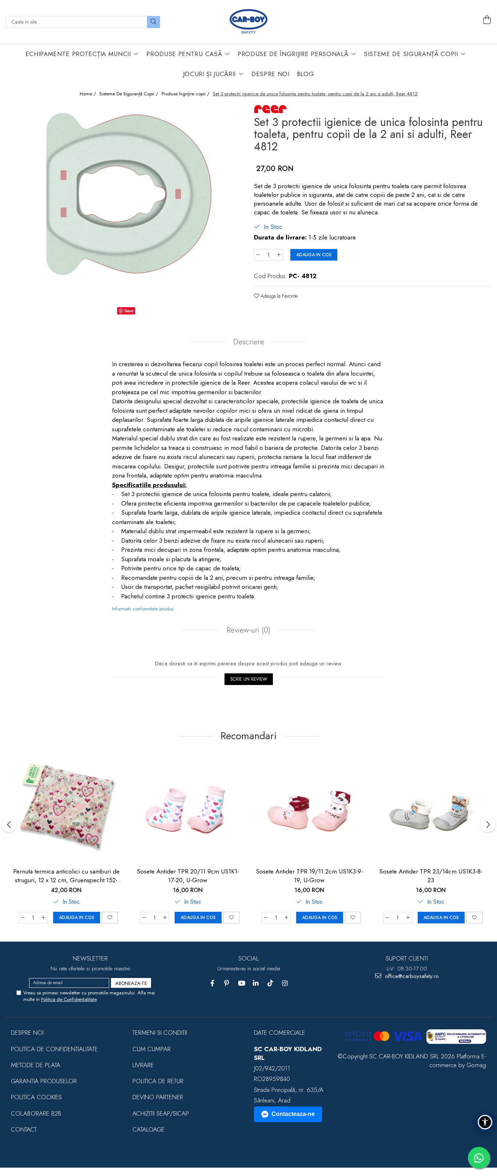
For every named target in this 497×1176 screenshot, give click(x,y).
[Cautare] (153, 22)
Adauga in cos (313, 255)
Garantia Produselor (44, 1081)
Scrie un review (248, 679)
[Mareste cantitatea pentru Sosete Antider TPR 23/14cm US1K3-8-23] (408, 917)
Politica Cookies (36, 1097)
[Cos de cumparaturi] (487, 20)
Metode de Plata (35, 1065)
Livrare (143, 1065)
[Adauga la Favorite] (110, 917)
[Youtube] (241, 983)
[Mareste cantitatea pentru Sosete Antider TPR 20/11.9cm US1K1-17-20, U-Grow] (165, 917)
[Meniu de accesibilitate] (485, 1122)
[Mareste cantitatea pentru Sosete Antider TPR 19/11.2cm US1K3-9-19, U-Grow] (287, 917)
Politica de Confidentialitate (69, 999)
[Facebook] (212, 983)
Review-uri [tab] (247, 630)
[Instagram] (285, 983)
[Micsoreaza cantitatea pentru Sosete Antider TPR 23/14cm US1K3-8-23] (387, 917)
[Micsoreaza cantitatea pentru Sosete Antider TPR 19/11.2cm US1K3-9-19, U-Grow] (266, 917)
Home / (89, 94)
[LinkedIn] (256, 983)
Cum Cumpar (151, 1049)
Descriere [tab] (248, 341)
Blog (305, 74)
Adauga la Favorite (278, 296)
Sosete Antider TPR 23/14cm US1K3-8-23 (430, 875)
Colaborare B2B (36, 1113)
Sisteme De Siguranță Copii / (129, 94)
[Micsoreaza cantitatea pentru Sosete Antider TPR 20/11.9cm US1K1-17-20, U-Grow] (144, 917)
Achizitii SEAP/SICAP (160, 1113)
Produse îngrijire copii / (186, 94)
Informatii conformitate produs (142, 608)
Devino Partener (157, 1097)
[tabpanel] (124, 203)
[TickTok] (270, 983)
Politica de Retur (157, 1081)
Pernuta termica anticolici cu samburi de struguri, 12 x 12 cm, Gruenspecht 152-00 (66, 875)
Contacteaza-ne (293, 1114)
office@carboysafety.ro (411, 976)
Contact (24, 1129)
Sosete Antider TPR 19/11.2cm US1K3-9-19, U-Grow (309, 875)
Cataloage (148, 1129)
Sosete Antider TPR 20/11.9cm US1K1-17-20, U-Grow (188, 875)
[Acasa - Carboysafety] (248, 22)
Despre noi (27, 1032)
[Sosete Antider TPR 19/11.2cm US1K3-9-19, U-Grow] (309, 808)
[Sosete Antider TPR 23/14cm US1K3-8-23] (430, 808)
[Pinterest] (226, 983)
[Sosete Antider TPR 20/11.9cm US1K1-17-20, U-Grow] (187, 808)
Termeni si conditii (159, 1032)
